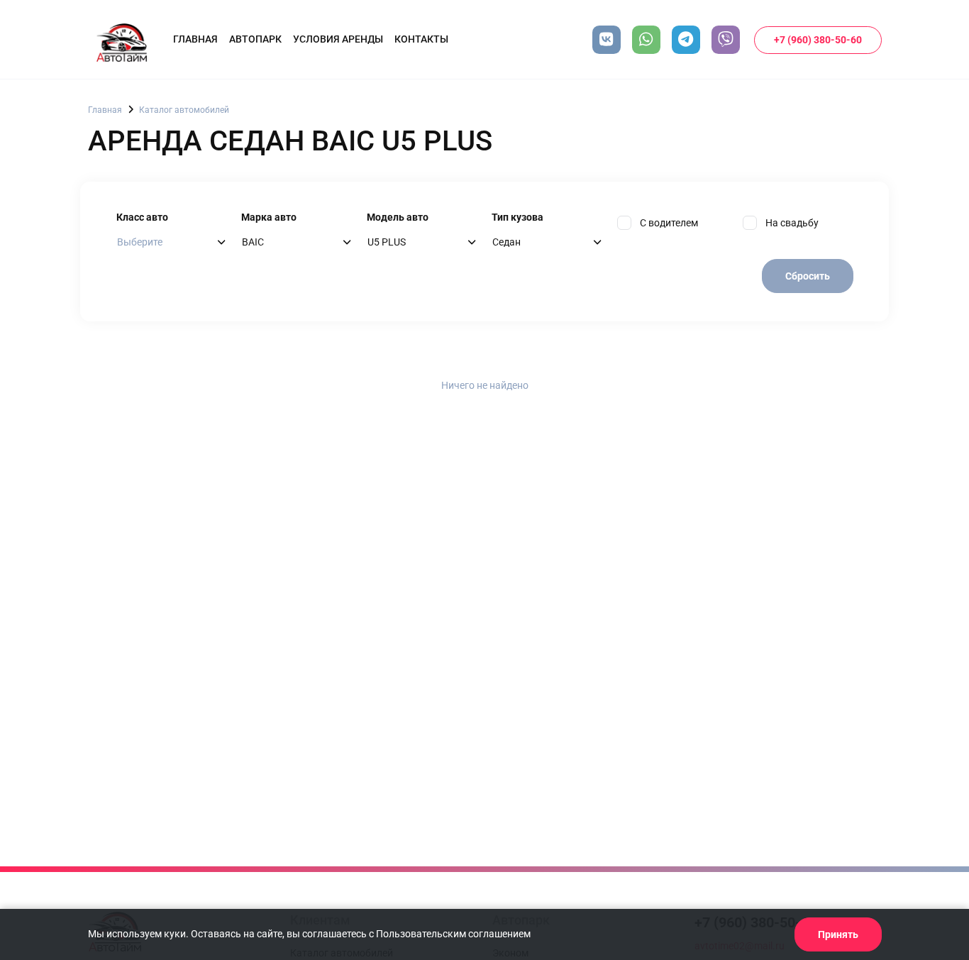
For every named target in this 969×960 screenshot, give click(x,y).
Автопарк (255, 39)
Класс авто (142, 217)
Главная (195, 39)
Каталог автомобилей (184, 110)
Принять (838, 934)
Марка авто (269, 217)
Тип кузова (517, 217)
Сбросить (807, 276)
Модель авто (397, 217)
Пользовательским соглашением (453, 933)
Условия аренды (338, 39)
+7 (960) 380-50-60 (818, 39)
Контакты (421, 39)
